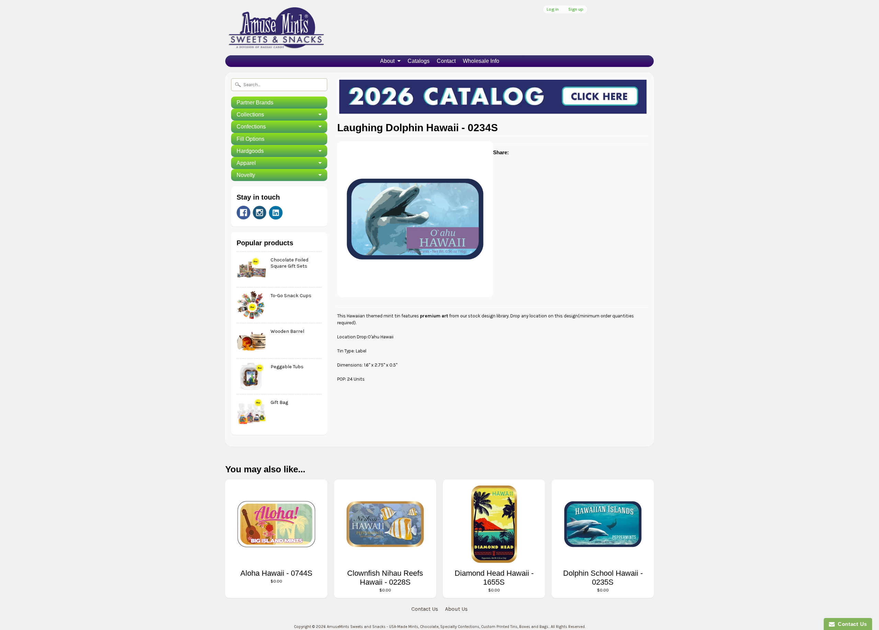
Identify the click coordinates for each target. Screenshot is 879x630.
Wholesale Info (481, 61)
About (387, 61)
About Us (456, 609)
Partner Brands (255, 102)
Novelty (246, 175)
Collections (250, 114)
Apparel (246, 163)
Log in (553, 9)
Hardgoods (250, 151)
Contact (446, 61)
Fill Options (250, 139)
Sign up (575, 9)
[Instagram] (259, 213)
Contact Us (424, 609)
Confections (251, 127)
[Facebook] (243, 213)
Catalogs (419, 61)
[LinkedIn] (276, 213)
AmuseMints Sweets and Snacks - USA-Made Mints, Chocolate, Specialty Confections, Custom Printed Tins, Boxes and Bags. (438, 627)
